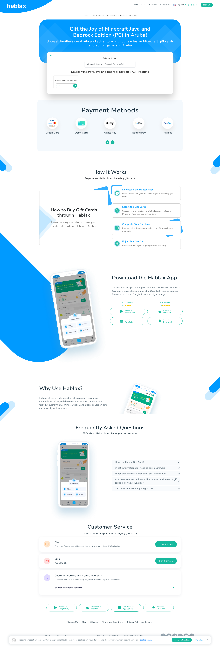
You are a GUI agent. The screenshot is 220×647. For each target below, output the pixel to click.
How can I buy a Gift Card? (129, 462)
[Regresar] (51, 55)
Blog (84, 622)
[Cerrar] (207, 639)
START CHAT (166, 544)
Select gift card (110, 58)
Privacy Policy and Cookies (140, 622)
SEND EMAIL (166, 561)
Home (135, 5)
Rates (144, 5)
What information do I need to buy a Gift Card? (140, 467)
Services (153, 5)
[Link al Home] (19, 5)
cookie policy (146, 640)
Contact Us (165, 5)
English (180, 5)
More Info (199, 640)
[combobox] (116, 587)
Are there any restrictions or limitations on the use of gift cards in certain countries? (146, 481)
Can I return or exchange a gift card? (135, 488)
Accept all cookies (182, 640)
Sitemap (94, 622)
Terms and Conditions (112, 622)
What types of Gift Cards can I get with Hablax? (141, 473)
